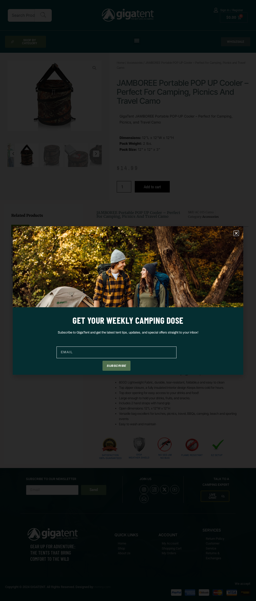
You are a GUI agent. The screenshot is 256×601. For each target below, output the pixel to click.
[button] (236, 233)
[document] (128, 300)
